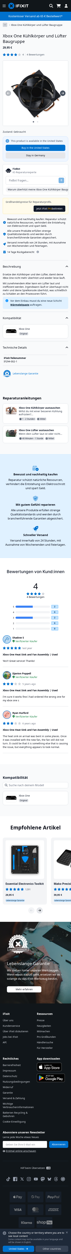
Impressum (9, 1070)
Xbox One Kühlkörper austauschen (39, 407)
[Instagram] (29, 1179)
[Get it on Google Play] (51, 1078)
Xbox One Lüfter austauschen (36, 430)
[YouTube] (36, 1179)
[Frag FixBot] (61, 180)
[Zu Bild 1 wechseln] (33, 122)
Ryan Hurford (20, 713)
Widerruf (8, 1087)
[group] (8, 93)
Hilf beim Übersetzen (33, 1168)
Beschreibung (12, 266)
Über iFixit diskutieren (15, 1031)
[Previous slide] (31, 910)
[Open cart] (58, 5)
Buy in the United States (35, 147)
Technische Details (15, 347)
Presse (40, 1020)
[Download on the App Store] (49, 1067)
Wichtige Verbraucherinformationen (18, 1105)
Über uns (8, 1020)
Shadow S (18, 637)
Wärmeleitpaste (19, 304)
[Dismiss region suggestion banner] (66, 1232)
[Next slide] (40, 910)
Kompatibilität (12, 318)
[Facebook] (15, 1179)
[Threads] (56, 1179)
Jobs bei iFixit (10, 1036)
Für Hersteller (45, 1047)
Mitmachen (43, 1031)
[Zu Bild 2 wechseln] (38, 122)
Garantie (8, 1092)
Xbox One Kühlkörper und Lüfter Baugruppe (36, 25)
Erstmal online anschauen (21, 1151)
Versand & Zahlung (14, 1098)
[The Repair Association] (63, 1179)
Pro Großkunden (46, 1036)
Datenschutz (10, 1076)
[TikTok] (8, 1179)
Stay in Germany (35, 155)
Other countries (52, 1248)
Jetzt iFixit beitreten (49, 208)
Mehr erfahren (24, 989)
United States (16, 1248)
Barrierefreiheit (12, 1065)
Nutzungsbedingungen (16, 1081)
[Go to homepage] (19, 6)
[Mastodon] (43, 1179)
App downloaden (48, 1059)
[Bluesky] (49, 1179)
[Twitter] (22, 1179)
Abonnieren (58, 1144)
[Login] (66, 6)
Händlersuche (45, 1042)
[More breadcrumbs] (5, 25)
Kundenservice (11, 1025)
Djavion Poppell (21, 673)
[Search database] (51, 5)
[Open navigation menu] (4, 5)
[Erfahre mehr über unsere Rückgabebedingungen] (37, 252)
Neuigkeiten (44, 1025)
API (5, 1042)
